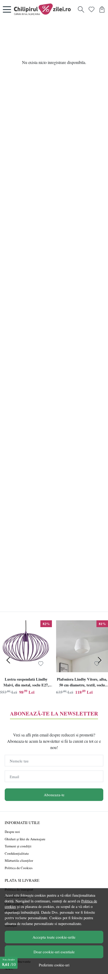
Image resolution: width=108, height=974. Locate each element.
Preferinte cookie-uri (54, 964)
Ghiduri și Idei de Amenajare (25, 839)
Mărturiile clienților (19, 860)
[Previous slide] (8, 660)
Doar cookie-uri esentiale (54, 951)
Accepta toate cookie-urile (54, 937)
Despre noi (12, 831)
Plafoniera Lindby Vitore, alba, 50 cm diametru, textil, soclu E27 (82, 682)
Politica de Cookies (19, 867)
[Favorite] (91, 9)
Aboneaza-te (54, 794)
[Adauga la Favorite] (41, 663)
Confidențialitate (17, 853)
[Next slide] (99, 660)
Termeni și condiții (18, 846)
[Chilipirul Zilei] (44, 9)
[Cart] (102, 9)
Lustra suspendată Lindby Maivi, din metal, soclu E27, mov (26, 682)
